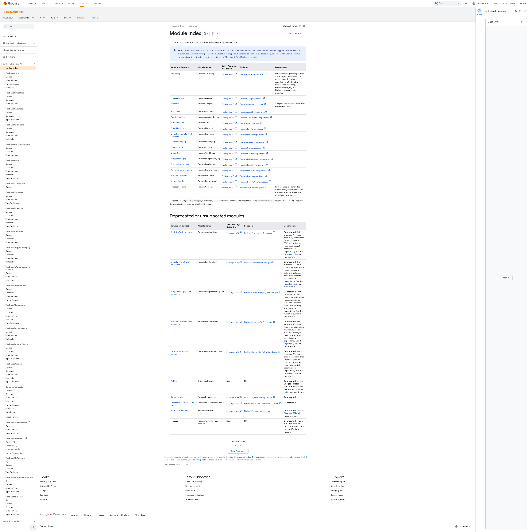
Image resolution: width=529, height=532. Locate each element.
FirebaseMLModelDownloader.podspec (261, 403)
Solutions (58, 3)
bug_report (515, 11)
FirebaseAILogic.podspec (251, 98)
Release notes (337, 495)
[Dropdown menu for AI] (44, 17)
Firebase (173, 26)
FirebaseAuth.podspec (250, 123)
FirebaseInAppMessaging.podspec (255, 159)
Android (75, 515)
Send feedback (295, 33)
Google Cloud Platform (119, 515)
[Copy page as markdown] (213, 33)
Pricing (71, 3)
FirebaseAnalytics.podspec (251, 104)
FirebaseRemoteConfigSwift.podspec (260, 352)
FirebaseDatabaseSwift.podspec (258, 322)
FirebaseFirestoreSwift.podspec (258, 262)
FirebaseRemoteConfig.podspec (254, 182)
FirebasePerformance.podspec (253, 170)
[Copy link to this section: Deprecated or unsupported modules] (247, 216)
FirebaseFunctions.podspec (252, 134)
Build (30, 3)
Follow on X (190, 490)
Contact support (338, 481)
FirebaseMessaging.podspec (252, 142)
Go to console (508, 3)
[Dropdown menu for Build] (36, 3)
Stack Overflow (337, 486)
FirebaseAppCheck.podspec (252, 112)
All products (140, 515)
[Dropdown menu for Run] (48, 3)
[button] (16, 43)
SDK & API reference (49, 486)
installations (180, 164)
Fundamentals (23, 18)
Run (43, 3)
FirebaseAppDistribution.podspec (254, 117)
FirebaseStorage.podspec (251, 148)
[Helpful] (300, 26)
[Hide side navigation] (33, 527)
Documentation (13, 12)
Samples (95, 18)
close (524, 11)
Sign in (523, 3)
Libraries (44, 495)
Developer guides (48, 481)
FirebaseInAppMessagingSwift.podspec (261, 292)
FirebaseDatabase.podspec (252, 176)
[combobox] (447, 3)
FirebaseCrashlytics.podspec (252, 153)
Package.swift (228, 74)
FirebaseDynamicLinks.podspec (258, 397)
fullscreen (520, 11)
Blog (495, 3)
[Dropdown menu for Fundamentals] (33, 17)
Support (97, 3)
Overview (8, 18)
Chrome (87, 515)
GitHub (43, 499)
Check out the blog (193, 481)
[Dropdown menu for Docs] (87, 3)
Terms (43, 526)
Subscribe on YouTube (194, 495)
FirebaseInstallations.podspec (253, 165)
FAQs (333, 503)
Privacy (51, 526)
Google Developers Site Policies (201, 460)
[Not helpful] (304, 26)
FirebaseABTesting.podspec (252, 74)
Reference (82, 18)
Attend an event (192, 499)
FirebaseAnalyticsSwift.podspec (258, 233)
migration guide (291, 254)
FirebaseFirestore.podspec (251, 129)
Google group (337, 490)
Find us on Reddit (192, 486)
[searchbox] (18, 26)
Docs (81, 3)
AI (40, 18)
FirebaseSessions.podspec (251, 187)
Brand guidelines (338, 499)
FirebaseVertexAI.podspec (255, 411)
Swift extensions (182, 232)
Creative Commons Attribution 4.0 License (243, 457)
